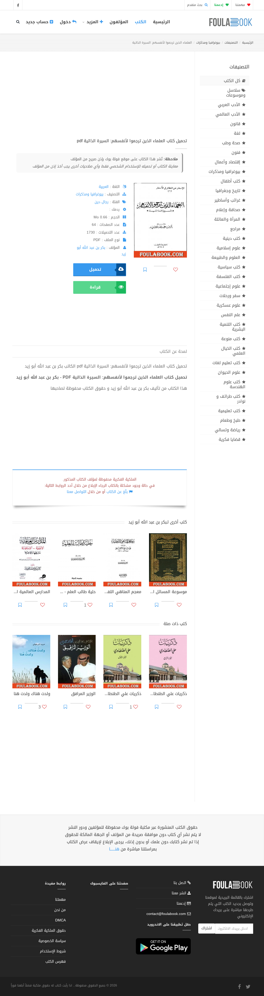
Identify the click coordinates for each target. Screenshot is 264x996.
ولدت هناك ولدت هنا (32, 694)
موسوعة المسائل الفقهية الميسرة (168, 592)
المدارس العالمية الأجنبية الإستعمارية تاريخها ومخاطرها (31, 592)
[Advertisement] (99, 100)
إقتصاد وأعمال (227, 162)
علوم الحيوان (229, 372)
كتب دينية (231, 238)
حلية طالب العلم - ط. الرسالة (77, 592)
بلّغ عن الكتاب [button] (117, 491)
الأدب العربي (229, 105)
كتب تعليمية (229, 411)
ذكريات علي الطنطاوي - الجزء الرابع (168, 694)
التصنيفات (231, 42)
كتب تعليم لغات (226, 363)
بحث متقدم (195, 5)
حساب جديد (38, 22)
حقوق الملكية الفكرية (49, 930)
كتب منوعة (230, 339)
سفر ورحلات (229, 296)
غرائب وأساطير (227, 200)
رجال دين (102, 201)
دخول (66, 22)
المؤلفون (119, 22)
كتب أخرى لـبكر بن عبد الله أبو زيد (157, 522)
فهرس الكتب (55, 961)
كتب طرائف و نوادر (230, 398)
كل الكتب (232, 81)
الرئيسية (161, 22)
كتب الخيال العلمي (233, 350)
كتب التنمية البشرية (232, 326)
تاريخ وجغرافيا (228, 191)
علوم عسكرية (228, 305)
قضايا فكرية (229, 439)
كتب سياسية (229, 267)
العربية (104, 186)
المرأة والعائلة (227, 219)
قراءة (95, 287)
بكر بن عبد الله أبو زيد (101, 251)
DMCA (60, 920)
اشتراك (206, 928)
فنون (236, 152)
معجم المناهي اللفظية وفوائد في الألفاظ (122, 592)
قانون (235, 124)
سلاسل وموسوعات (235, 92)
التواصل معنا (76, 491)
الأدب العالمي (228, 114)
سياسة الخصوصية (52, 940)
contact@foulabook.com (166, 913)
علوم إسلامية (228, 248)
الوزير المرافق (83, 694)
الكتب (140, 22)
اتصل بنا (180, 883)
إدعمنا (182, 903)
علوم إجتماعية (228, 286)
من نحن (60, 909)
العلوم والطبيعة (225, 257)
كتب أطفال (230, 181)
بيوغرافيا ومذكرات (208, 42)
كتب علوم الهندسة (234, 384)
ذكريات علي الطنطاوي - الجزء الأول (122, 694)
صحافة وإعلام (228, 210)
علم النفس (230, 315)
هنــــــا (114, 849)
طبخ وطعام (230, 420)
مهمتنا (240, 5)
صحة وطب (231, 143)
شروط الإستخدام (53, 951)
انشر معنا (179, 893)
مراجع (235, 229)
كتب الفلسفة (228, 277)
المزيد (92, 22)
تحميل (95, 269)
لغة (237, 133)
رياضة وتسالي (227, 430)
